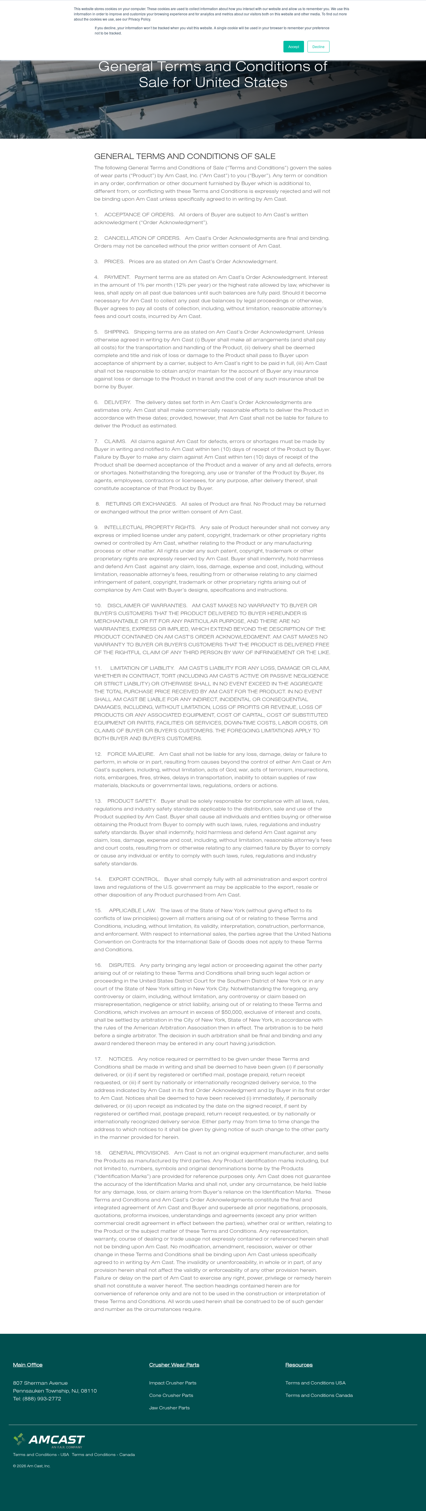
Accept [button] (293, 46)
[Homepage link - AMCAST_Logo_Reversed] (49, 1446)
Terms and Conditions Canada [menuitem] (319, 1396)
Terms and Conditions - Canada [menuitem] (103, 1455)
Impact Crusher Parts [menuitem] (172, 1383)
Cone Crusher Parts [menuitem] (171, 1396)
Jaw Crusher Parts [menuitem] (169, 1408)
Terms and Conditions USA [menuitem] (315, 1383)
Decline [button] (318, 46)
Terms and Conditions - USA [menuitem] (41, 1455)
